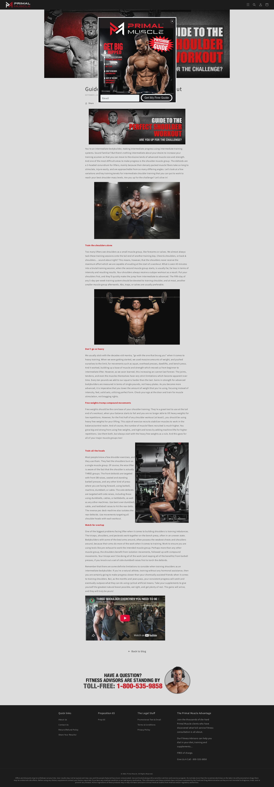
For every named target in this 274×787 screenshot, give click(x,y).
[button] (172, 21)
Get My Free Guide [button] (156, 97)
